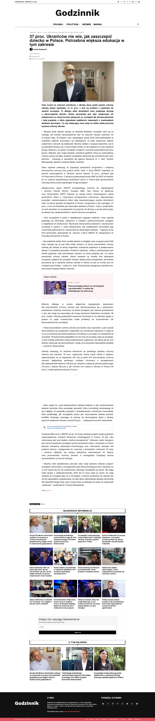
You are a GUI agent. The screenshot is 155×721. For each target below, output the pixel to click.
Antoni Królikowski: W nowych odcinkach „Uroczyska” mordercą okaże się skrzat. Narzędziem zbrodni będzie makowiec (113, 539)
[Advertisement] (77, 389)
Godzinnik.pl (33, 32)
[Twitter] (139, 2)
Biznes (86, 24)
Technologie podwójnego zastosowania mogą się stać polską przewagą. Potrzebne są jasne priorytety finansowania (65, 539)
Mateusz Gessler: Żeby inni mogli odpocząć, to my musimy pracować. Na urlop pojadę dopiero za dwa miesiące (89, 604)
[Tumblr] (136, 2)
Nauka (97, 24)
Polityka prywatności (113, 719)
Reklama (97, 719)
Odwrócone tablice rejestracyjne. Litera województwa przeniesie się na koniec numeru (113, 571)
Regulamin (104, 719)
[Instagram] (124, 2)
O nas (86, 719)
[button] (138, 24)
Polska (58, 24)
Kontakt (92, 719)
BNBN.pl (130, 719)
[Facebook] (121, 2)
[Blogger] (118, 2)
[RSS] (130, 2)
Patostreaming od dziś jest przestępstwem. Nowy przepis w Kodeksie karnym (88, 570)
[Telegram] (133, 2)
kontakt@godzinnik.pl (72, 711)
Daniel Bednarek (40, 49)
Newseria (48, 490)
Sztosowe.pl (123, 719)
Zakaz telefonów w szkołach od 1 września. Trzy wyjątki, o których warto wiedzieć (41, 602)
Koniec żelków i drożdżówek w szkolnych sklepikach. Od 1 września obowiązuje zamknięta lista (65, 571)
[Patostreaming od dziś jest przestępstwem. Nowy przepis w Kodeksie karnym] (89, 556)
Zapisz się (77, 632)
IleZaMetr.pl (137, 719)
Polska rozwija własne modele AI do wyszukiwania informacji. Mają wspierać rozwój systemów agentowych (113, 604)
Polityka (72, 24)
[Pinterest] (127, 2)
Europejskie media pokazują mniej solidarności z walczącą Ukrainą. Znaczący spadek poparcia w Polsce (89, 538)
